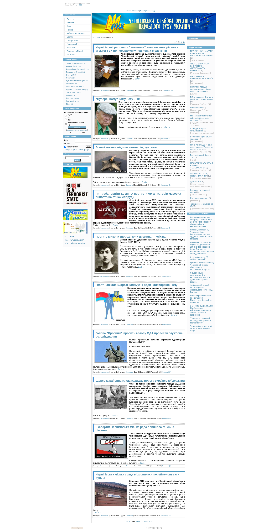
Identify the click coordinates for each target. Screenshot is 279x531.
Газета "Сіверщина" (74, 240)
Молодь (69, 95)
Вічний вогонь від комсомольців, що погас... (128, 147)
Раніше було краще (76, 122)
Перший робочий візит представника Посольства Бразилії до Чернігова (201, 299)
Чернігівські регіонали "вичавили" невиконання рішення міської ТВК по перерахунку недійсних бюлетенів (137, 49)
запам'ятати (72, 147)
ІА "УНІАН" (70, 236)
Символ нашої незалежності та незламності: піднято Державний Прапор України (200, 277)
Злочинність (71, 101)
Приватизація (196, 107)
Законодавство (72, 92)
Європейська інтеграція (75, 69)
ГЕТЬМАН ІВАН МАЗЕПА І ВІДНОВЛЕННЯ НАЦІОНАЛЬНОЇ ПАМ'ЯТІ (202, 53)
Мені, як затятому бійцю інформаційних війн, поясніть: (201, 118)
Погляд (69, 75)
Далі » (137, 79)
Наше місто (71, 98)
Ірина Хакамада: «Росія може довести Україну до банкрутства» (201, 147)
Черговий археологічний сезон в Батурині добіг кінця (201, 328)
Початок (96, 37)
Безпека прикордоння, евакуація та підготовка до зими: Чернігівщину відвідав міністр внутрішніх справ (201, 222)
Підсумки (70, 130)
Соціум (69, 78)
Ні (69, 125)
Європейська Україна (75, 243)
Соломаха (129, 90)
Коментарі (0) (168, 90)
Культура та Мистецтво (75, 81)
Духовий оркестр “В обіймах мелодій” (199, 258)
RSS (80, 5)
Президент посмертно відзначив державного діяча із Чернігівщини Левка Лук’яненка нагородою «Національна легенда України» (202, 248)
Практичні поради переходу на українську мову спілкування (201, 89)
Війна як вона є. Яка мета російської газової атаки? (201, 98)
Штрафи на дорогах (199, 198)
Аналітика (70, 84)
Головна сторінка (132, 11)
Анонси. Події (71, 66)
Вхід (153, 11)
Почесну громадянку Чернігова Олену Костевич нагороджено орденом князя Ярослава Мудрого (201, 234)
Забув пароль (71, 150)
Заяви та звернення (74, 63)
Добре (70, 117)
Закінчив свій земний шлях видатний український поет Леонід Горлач (201, 288)
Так (69, 120)
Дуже (70, 115)
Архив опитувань (81, 130)
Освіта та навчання (74, 87)
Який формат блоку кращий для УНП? (199, 174)
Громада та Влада (73, 72)
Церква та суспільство (75, 89)
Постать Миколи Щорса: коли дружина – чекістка (131, 236)
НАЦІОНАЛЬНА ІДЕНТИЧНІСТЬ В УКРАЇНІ (202, 77)
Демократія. (195, 182)
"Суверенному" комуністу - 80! (118, 99)
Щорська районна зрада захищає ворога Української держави (140, 380)
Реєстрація (145, 11)
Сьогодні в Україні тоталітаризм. (198, 129)
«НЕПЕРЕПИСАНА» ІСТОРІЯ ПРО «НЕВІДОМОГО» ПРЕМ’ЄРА (199, 67)
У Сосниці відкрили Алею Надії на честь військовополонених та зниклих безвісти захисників (201, 310)
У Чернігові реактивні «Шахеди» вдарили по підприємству (200, 320)
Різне (68, 104)
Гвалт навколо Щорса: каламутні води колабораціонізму (136, 284)
